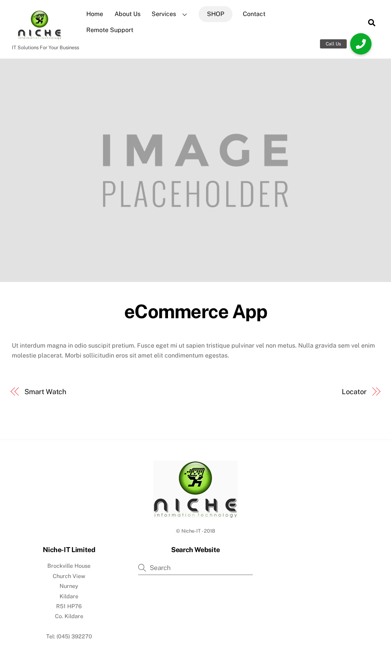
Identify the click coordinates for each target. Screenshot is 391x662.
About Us (128, 14)
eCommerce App (195, 311)
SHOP (215, 14)
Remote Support (109, 30)
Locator (354, 392)
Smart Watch (45, 392)
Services (164, 14)
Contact (254, 14)
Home (94, 14)
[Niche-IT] (38, 37)
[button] (361, 44)
